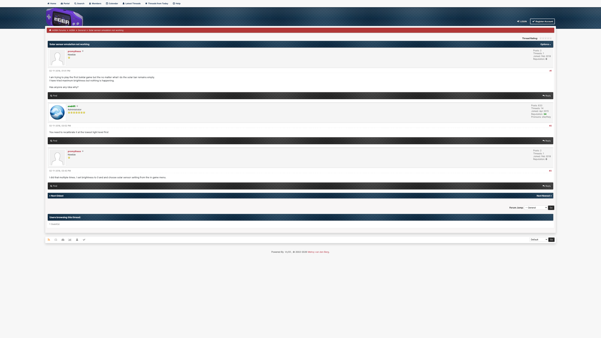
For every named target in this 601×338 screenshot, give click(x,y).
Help (177, 3)
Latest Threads (133, 3)
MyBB (288, 252)
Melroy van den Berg (318, 252)
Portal (66, 3)
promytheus (74, 51)
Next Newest (543, 195)
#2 (550, 125)
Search (80, 3)
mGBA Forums (59, 30)
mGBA (72, 30)
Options (545, 44)
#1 (551, 70)
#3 (550, 170)
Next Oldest (57, 195)
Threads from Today (158, 3)
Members (96, 3)
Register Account (544, 21)
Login (523, 21)
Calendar (113, 3)
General (82, 30)
